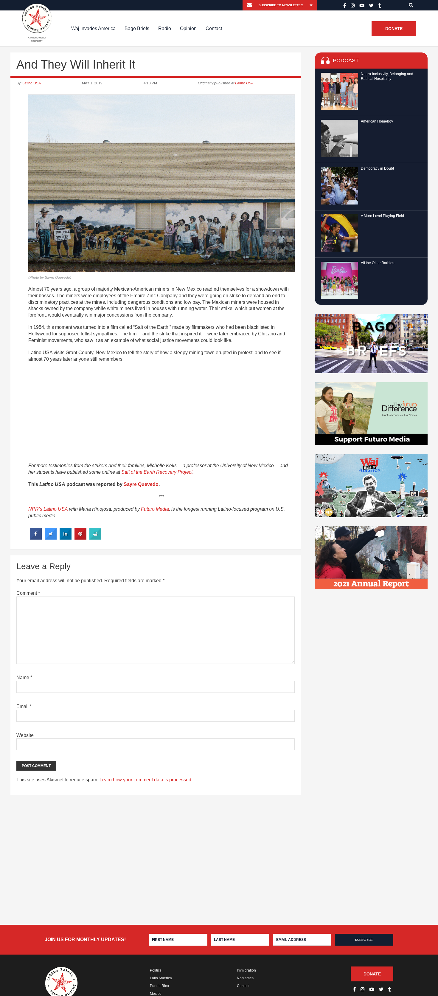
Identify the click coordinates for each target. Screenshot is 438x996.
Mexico (155, 994)
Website (25, 735)
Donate (394, 28)
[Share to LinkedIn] (66, 538)
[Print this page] (95, 538)
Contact (214, 28)
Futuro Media (155, 509)
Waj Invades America (93, 28)
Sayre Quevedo (141, 484)
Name (24, 677)
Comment (28, 593)
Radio (164, 28)
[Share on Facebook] (36, 538)
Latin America (161, 978)
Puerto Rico (159, 986)
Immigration (246, 970)
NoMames (245, 978)
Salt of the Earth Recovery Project (156, 472)
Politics (155, 970)
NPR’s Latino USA (48, 509)
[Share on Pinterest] (80, 538)
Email (24, 706)
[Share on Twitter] (51, 538)
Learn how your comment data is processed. (146, 779)
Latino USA (31, 83)
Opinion (188, 28)
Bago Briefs (137, 28)
